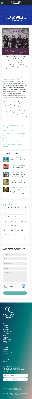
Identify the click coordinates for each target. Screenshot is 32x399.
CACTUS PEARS (18, 180)
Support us (6, 338)
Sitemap (6, 354)
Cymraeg (6, 359)
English (5, 361)
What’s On (6, 323)
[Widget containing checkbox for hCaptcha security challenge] (15, 286)
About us (6, 334)
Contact (5, 348)
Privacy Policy (7, 352)
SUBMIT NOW (15, 293)
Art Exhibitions (7, 332)
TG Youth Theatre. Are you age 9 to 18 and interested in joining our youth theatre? (14, 136)
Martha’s (6, 330)
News (4, 336)
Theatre (5, 325)
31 (5, 234)
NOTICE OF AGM (8, 131)
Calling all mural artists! (11, 141)
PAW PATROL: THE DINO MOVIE (18, 189)
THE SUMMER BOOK (18, 173)
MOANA (18, 158)
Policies (5, 350)
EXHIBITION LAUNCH (18, 165)
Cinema (5, 328)
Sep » (25, 239)
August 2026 (7, 205)
